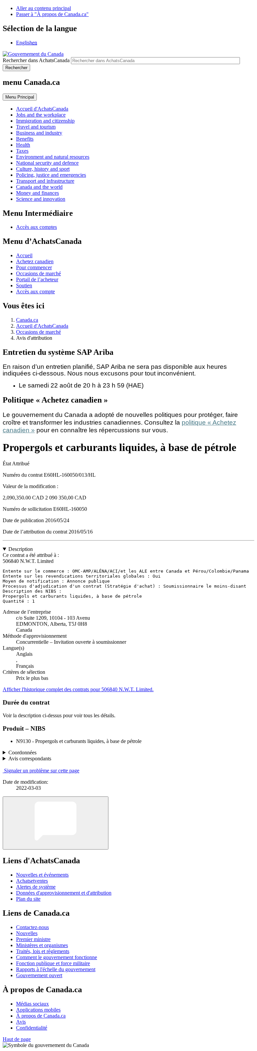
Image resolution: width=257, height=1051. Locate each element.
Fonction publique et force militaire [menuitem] (53, 963)
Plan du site (28, 899)
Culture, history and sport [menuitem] (43, 169)
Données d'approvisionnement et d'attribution (63, 893)
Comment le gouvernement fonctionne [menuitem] (56, 957)
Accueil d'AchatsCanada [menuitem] (42, 109)
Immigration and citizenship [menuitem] (45, 121)
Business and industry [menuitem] (39, 133)
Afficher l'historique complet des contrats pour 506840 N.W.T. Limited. (78, 689)
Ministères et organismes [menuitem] (42, 945)
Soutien (24, 285)
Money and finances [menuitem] (37, 193)
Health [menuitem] (23, 145)
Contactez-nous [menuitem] (32, 927)
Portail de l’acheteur (37, 279)
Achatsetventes (32, 881)
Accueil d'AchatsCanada (42, 326)
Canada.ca (27, 320)
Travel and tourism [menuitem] (36, 127)
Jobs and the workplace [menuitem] (41, 115)
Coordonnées (22, 752)
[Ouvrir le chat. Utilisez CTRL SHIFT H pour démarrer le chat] (55, 823)
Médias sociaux (32, 1004)
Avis (21, 1022)
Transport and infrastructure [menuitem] (45, 181)
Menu (19, 97)
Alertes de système (36, 887)
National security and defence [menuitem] (47, 163)
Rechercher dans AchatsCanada (36, 60)
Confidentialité (31, 1028)
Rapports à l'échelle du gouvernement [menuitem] (55, 969)
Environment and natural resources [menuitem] (52, 157)
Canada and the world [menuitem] (39, 187)
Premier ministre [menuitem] (33, 939)
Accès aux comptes (36, 227)
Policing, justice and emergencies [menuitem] (51, 175)
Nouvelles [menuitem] (26, 933)
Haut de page (17, 1039)
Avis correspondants (29, 758)
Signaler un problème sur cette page (41, 770)
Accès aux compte (35, 291)
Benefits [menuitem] (24, 139)
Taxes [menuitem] (22, 151)
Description (20, 549)
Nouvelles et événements (42, 875)
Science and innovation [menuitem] (40, 199)
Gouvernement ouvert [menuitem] (39, 975)
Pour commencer (34, 267)
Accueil (24, 255)
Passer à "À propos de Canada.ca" (52, 14)
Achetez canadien (35, 261)
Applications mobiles (38, 1010)
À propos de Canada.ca (41, 1016)
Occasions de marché (38, 273)
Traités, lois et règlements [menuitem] (42, 951)
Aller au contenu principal (43, 8)
